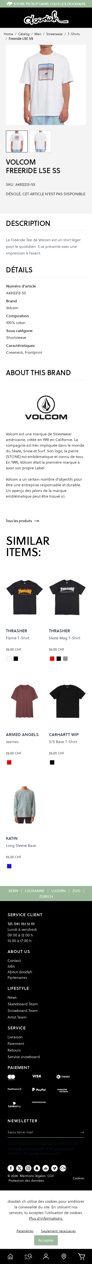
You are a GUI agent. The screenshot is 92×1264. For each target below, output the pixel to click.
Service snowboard (24, 1056)
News (12, 997)
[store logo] (46, 18)
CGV (50, 1175)
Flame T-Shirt (17, 637)
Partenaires (17, 977)
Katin (12, 838)
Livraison (15, 1036)
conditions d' (64, 1148)
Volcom (21, 162)
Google (33, 1153)
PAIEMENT (19, 1067)
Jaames (12, 741)
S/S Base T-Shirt (63, 741)
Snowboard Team (23, 1010)
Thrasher (16, 631)
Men (37, 34)
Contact (14, 960)
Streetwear (54, 34)
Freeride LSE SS (21, 38)
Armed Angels (22, 734)
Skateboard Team (23, 1003)
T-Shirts (74, 34)
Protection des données (26, 1180)
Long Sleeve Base (21, 845)
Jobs (11, 966)
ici (63, 496)
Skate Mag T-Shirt (64, 637)
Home (8, 34)
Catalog (23, 34)
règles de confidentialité (26, 1148)
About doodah (20, 971)
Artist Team (17, 1017)
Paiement (16, 1043)
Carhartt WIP (64, 734)
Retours (14, 1050)
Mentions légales (33, 1175)
